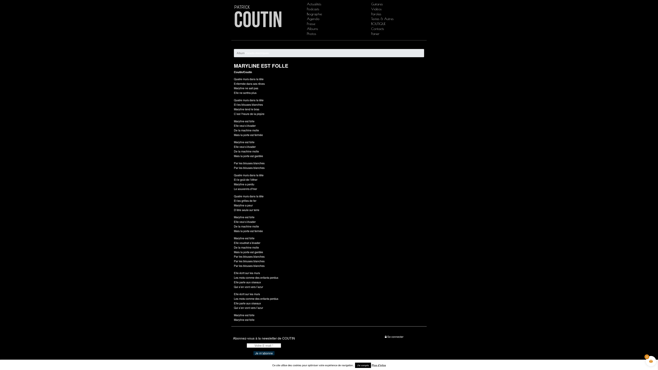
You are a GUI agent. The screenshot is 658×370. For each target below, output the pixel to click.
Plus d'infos (379, 365)
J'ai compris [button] (363, 365)
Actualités (314, 4)
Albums (312, 29)
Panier (375, 34)
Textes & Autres (382, 19)
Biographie (314, 14)
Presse (311, 24)
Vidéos (376, 9)
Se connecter (395, 337)
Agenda (313, 19)
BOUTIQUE (378, 24)
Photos (311, 34)
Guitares (377, 4)
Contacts (377, 29)
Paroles (376, 14)
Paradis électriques (253, 53)
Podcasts (313, 9)
